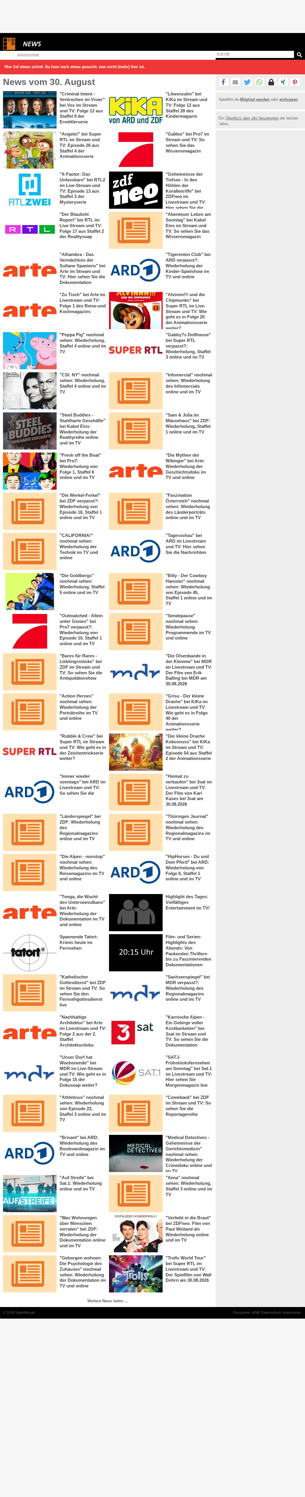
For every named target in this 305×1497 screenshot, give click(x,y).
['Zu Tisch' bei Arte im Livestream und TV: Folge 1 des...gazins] (30, 310)
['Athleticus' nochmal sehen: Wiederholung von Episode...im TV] (30, 1113)
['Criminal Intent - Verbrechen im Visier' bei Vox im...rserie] (30, 109)
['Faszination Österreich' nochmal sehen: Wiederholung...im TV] (136, 511)
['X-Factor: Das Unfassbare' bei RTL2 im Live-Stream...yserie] (30, 190)
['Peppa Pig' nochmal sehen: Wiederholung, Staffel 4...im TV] (30, 350)
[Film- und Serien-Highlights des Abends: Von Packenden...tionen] (136, 952)
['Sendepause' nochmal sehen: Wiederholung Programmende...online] (136, 631)
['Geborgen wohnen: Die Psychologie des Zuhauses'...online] (30, 1273)
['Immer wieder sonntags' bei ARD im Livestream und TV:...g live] (30, 792)
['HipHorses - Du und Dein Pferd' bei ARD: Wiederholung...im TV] (136, 872)
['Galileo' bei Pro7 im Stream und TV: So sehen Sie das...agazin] (136, 150)
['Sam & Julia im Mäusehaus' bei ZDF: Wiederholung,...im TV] (136, 431)
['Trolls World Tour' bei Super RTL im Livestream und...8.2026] (136, 1273)
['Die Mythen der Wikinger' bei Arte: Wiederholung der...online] (136, 471)
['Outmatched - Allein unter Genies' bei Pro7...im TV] (30, 631)
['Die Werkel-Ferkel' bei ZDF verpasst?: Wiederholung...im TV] (30, 511)
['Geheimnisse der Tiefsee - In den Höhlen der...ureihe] (136, 190)
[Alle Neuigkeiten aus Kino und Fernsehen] (53, 44)
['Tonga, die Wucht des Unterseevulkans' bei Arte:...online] (30, 912)
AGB (255, 1313)
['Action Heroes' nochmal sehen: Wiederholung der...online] (30, 712)
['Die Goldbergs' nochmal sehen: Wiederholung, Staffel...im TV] (30, 591)
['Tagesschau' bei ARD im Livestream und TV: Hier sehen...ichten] (136, 551)
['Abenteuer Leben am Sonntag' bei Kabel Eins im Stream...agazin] (136, 230)
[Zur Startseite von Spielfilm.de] (9, 48)
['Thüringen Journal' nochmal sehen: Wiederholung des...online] (136, 832)
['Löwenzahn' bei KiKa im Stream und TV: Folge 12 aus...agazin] (136, 109)
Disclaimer (241, 1313)
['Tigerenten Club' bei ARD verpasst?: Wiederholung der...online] (136, 270)
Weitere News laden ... (107, 1301)
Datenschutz (271, 1313)
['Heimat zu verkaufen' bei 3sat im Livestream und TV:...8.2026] (136, 792)
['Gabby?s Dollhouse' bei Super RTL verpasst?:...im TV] (136, 350)
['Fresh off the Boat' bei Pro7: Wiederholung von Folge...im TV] (30, 471)
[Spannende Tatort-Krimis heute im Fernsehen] (30, 952)
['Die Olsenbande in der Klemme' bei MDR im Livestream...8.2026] (136, 671)
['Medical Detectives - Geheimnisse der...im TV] (136, 1153)
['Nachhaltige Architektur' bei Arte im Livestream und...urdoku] (30, 1033)
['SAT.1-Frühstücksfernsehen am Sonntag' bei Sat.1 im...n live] (136, 1073)
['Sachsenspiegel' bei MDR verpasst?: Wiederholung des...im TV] (136, 992)
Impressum (292, 1313)
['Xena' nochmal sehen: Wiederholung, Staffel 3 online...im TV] (136, 1193)
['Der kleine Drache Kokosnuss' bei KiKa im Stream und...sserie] (136, 752)
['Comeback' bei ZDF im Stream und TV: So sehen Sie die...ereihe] (136, 1113)
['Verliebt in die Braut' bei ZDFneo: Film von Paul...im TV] (136, 1233)
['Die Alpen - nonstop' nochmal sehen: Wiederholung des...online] (30, 872)
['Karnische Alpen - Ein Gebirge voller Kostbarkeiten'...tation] (136, 1033)
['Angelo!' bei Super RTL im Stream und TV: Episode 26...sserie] (30, 150)
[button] (224, 82)
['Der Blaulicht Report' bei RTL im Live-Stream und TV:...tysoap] (30, 230)
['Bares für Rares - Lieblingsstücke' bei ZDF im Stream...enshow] (30, 671)
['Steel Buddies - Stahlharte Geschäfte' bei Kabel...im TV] (30, 431)
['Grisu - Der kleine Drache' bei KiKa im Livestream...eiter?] (136, 712)
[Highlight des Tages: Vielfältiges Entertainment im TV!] (136, 912)
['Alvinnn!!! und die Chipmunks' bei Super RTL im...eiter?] (136, 310)
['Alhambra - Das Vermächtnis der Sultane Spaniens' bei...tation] (30, 270)
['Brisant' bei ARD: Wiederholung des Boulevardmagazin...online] (30, 1153)
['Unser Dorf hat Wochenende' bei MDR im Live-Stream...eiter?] (30, 1073)
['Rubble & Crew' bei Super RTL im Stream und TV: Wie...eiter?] (30, 752)
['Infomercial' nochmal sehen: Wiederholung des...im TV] (136, 390)
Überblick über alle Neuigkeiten (252, 118)
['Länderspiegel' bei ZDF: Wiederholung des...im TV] (30, 832)
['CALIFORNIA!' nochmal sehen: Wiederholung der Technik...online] (30, 551)
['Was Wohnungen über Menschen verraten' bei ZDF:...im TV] (30, 1233)
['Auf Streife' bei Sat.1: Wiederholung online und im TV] (30, 1193)
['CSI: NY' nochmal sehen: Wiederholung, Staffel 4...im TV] (30, 390)
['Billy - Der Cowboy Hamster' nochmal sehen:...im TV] (136, 591)
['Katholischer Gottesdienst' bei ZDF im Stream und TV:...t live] (30, 992)
